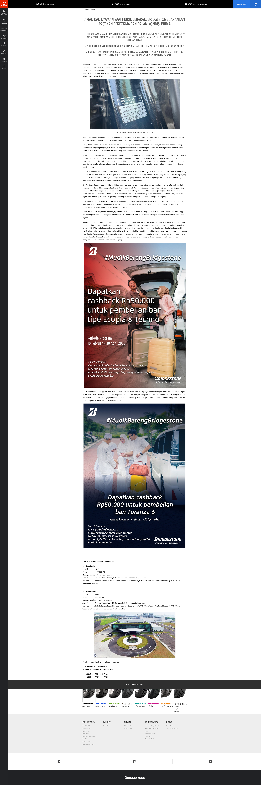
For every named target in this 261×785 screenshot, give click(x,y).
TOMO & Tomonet (150, 733)
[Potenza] (89, 695)
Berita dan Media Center (152, 728)
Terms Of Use (128, 728)
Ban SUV (84, 739)
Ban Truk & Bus (86, 741)
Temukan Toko (241, 4)
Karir (146, 731)
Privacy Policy (128, 726)
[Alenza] (128, 695)
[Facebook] (59, 761)
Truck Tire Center (150, 739)
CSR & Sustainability (172, 728)
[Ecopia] (115, 695)
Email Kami (106, 726)
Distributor (148, 736)
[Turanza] (102, 695)
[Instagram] (135, 761)
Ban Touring (85, 733)
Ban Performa (86, 728)
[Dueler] (141, 695)
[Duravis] (167, 695)
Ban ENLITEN (86, 726)
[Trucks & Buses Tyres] (180, 695)
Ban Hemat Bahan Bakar (89, 736)
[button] (4, 12)
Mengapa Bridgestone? (152, 726)
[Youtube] (210, 761)
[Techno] (154, 695)
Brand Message (170, 726)
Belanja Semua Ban (88, 744)
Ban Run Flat (86, 731)
